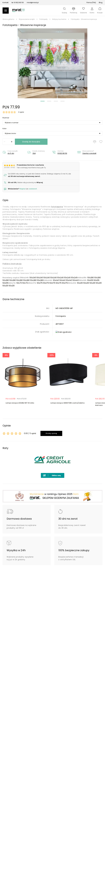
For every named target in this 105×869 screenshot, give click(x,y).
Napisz (22, 189)
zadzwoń (33, 189)
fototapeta (57, 206)
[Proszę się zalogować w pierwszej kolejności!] (100, 141)
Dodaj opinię (51, 433)
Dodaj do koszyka (31, 141)
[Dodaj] (11, 142)
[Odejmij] (4, 142)
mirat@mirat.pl (33, 2)
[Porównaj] (94, 141)
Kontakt (5, 2)
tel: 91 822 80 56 (18, 2)
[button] (52, 63)
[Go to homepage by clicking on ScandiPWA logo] (18, 12)
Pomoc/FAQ (91, 2)
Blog (100, 2)
